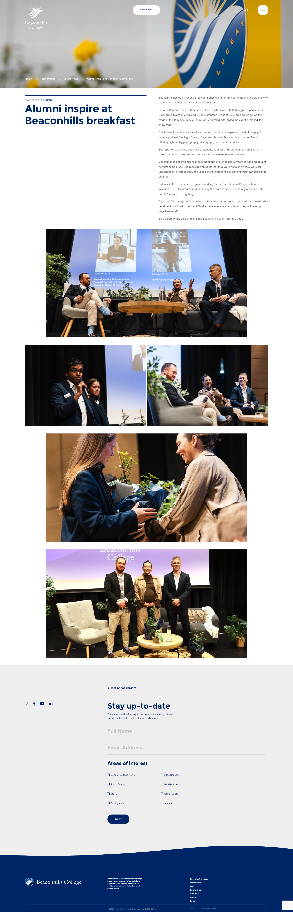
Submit (118, 819)
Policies (193, 909)
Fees (192, 886)
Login (192, 901)
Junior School (118, 784)
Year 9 (114, 794)
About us (194, 894)
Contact (194, 897)
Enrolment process (199, 879)
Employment (117, 803)
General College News (123, 775)
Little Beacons (171, 775)
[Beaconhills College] (65, 17)
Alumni (168, 803)
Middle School (172, 784)
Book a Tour (146, 10)
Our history (195, 883)
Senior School (171, 794)
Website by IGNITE (209, 909)
